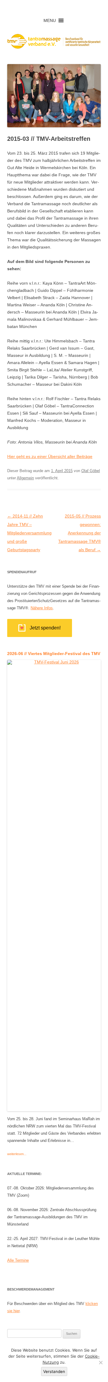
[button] (50, 20)
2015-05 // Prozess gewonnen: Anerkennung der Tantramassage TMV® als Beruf (79, 533)
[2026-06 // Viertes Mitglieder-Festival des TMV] (54, 1109)
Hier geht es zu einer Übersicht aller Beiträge (49, 456)
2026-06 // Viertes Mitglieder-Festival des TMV (53, 653)
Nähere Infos (42, 608)
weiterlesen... (16, 1154)
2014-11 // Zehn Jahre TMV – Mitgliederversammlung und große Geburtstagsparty (29, 533)
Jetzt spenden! (45, 627)
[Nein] (101, 1362)
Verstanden (54, 1371)
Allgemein (25, 478)
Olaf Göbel (90, 470)
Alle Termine (18, 1260)
